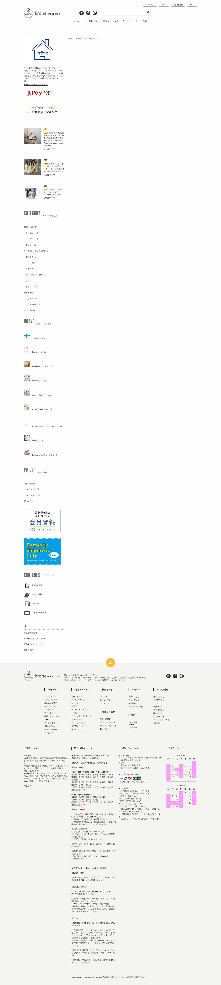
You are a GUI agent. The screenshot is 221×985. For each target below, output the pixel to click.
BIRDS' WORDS (78, 700)
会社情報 (157, 723)
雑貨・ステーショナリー (54, 716)
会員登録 (157, 707)
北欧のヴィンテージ (52, 726)
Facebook (133, 722)
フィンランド (105, 697)
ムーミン (75, 703)
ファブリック (49, 706)
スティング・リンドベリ (81, 716)
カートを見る (158, 697)
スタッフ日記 (134, 700)
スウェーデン (105, 700)
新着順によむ (134, 697)
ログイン (157, 703)
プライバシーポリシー (162, 720)
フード (47, 720)
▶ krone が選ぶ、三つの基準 (36, 85)
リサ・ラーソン (77, 697)
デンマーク (104, 703)
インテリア (48, 710)
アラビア (75, 713)
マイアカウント (159, 700)
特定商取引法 (158, 717)
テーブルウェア (50, 696)
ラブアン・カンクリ (79, 726)
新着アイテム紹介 (136, 707)
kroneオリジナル (78, 729)
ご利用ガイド (93, 21)
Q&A (145, 21)
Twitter (131, 725)
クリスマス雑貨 (50, 729)
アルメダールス (77, 723)
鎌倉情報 (132, 703)
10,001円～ (104, 729)
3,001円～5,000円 (107, 722)
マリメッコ (75, 706)
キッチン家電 (49, 723)
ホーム (76, 21)
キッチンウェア (50, 700)
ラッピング (128, 21)
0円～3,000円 (105, 719)
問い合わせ (157, 713)
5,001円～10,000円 (108, 726)
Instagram (133, 728)
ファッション (49, 713)
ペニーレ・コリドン (79, 709)
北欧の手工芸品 (50, 703)
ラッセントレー (77, 719)
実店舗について (110, 21)
